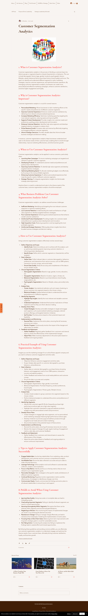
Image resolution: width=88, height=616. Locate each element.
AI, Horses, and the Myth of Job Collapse (66, 572)
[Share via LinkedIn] (26, 543)
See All (74, 555)
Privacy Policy (54, 613)
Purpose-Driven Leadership (25, 11)
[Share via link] (29, 543)
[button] (77, 3)
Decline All (75, 613)
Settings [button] (69, 613)
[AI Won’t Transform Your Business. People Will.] (22, 563)
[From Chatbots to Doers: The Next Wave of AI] (44, 563)
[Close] (86, 614)
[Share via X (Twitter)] (22, 543)
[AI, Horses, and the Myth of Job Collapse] (66, 563)
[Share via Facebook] (19, 543)
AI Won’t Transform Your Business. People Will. (19, 572)
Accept (82, 613)
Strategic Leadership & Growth (42, 11)
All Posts (14, 11)
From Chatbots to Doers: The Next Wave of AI (43, 572)
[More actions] (68, 21)
